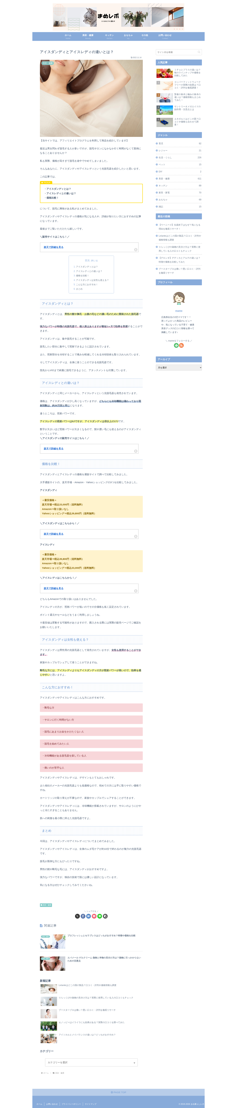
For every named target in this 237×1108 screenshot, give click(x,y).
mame (178, 310)
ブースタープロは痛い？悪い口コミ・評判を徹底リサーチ (179, 271)
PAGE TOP (119, 1092)
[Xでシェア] (77, 916)
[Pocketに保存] (94, 916)
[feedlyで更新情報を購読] (176, 345)
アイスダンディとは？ (87, 266)
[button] (105, 916)
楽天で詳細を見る (54, 247)
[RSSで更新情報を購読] (181, 345)
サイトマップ (90, 1104)
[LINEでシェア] (99, 916)
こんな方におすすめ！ (87, 284)
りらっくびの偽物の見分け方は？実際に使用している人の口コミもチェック (179, 249)
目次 (87, 260)
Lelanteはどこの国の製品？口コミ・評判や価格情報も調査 (180, 238)
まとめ (79, 289)
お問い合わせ (52, 1104)
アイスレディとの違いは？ (89, 271)
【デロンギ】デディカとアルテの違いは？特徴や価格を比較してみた (179, 260)
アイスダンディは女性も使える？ (92, 280)
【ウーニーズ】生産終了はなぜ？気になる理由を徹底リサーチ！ (179, 227)
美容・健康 (47, 905)
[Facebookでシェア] (83, 916)
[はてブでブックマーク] (88, 916)
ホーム (39, 1104)
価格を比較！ (82, 275)
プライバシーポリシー (71, 1104)
